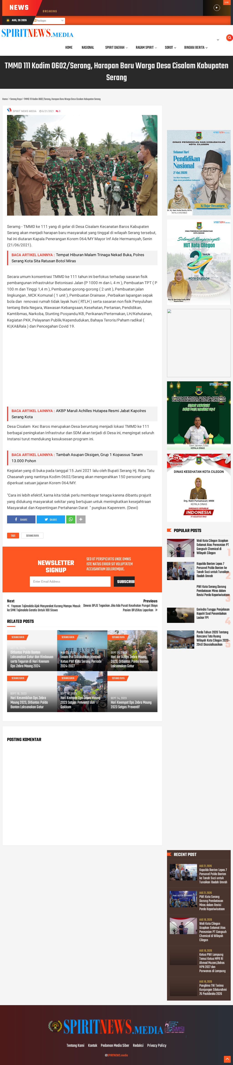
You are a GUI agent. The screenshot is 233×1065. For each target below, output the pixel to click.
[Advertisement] (82, 371)
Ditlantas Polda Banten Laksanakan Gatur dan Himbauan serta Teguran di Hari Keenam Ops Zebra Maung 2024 (31, 659)
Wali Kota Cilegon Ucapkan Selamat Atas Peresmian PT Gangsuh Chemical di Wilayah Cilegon (213, 547)
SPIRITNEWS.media (117, 1055)
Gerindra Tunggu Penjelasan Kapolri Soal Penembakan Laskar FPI (213, 614)
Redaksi (138, 1045)
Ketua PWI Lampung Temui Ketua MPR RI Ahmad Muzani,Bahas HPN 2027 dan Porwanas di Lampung (212, 963)
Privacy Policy (156, 1045)
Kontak (92, 1045)
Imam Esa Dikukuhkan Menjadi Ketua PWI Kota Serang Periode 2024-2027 (81, 662)
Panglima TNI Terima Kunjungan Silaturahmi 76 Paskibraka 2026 (213, 990)
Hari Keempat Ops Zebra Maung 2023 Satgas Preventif (131, 705)
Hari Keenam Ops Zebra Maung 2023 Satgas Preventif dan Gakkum (80, 703)
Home (69, 48)
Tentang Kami (75, 1045)
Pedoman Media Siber (115, 1045)
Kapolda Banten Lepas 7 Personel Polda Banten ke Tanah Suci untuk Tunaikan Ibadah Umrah (213, 570)
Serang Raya (32, 536)
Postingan (41, 21)
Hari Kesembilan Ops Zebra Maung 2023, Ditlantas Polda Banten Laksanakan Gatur (29, 703)
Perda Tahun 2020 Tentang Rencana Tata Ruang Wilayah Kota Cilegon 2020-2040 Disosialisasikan (213, 638)
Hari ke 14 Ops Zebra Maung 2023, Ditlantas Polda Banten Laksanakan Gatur (130, 662)
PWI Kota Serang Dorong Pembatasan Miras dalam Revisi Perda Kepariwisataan (213, 591)
